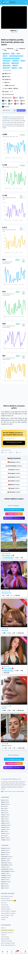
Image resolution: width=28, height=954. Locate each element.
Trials (7, 953)
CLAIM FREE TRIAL (8, 557)
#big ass (15, 65)
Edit (12, 91)
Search (11, 953)
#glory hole (15, 63)
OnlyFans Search (5, 907)
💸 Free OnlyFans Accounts (13, 510)
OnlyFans (5, 800)
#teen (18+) (6, 68)
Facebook (5, 452)
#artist (5, 56)
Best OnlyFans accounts (7, 896)
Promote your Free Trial (7, 932)
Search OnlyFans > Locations (8, 913)
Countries (25, 953)
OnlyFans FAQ (4, 917)
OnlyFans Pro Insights (6, 941)
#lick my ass (6, 61)
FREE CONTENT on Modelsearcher (14, 518)
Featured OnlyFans (6, 909)
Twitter (12, 452)
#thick (23, 61)
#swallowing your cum (16, 56)
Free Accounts (4, 905)
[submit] (14, 443)
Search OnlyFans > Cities (7, 915)
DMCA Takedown (5, 939)
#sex (20, 68)
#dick (13, 53)
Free (3, 953)
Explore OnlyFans (5, 898)
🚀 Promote (6, 110)
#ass (18, 53)
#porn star (6, 63)
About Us (3, 928)
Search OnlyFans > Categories (8, 911)
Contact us (3, 934)
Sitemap (3, 919)
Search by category (13, 505)
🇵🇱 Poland (6, 53)
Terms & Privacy (5, 936)
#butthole (16, 61)
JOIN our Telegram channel (8, 943)
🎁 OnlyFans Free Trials (13, 514)
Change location (7, 70)
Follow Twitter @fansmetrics (8, 945)
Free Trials (3, 902)
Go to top (21, 953)
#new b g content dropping (11, 58)
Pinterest (19, 452)
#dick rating (6, 65)
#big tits (14, 68)
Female (6, 91)
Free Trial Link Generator (8, 900)
